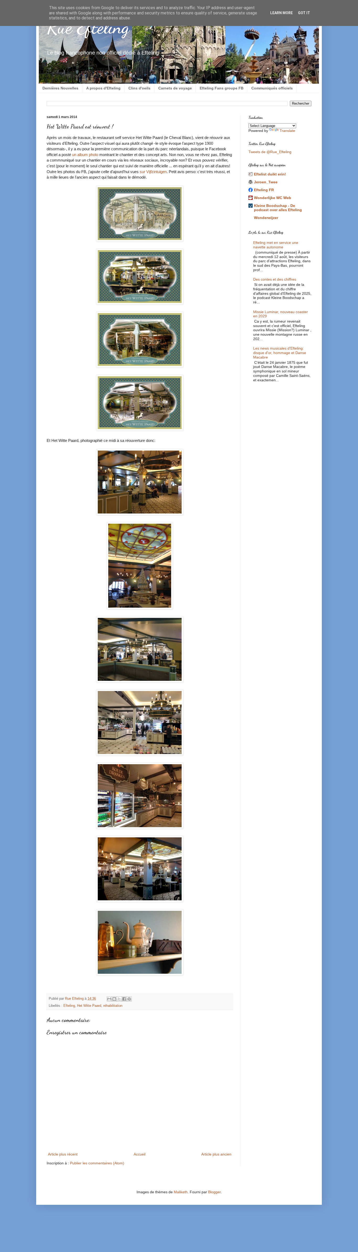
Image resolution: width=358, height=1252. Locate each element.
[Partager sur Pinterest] (129, 999)
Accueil (139, 1154)
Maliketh (181, 1192)
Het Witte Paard (89, 1006)
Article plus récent (63, 1154)
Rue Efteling (88, 27)
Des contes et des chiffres (274, 279)
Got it (304, 13)
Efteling (69, 1006)
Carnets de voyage (175, 88)
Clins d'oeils (139, 88)
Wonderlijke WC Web (272, 198)
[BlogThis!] (114, 999)
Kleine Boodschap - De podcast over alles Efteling (278, 208)
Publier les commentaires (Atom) (97, 1163)
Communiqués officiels (272, 88)
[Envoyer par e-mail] (109, 999)
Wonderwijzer (266, 218)
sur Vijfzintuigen (153, 171)
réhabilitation (112, 1006)
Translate (287, 131)
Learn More (281, 13)
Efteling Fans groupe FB (221, 88)
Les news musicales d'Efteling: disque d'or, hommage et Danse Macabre (279, 352)
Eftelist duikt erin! (270, 174)
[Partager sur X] (119, 999)
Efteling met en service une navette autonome (275, 244)
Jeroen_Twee (266, 182)
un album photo (85, 154)
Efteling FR (264, 190)
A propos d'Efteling (103, 88)
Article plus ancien (216, 1154)
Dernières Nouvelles (60, 88)
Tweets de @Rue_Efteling (269, 152)
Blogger (214, 1192)
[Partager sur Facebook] (124, 999)
